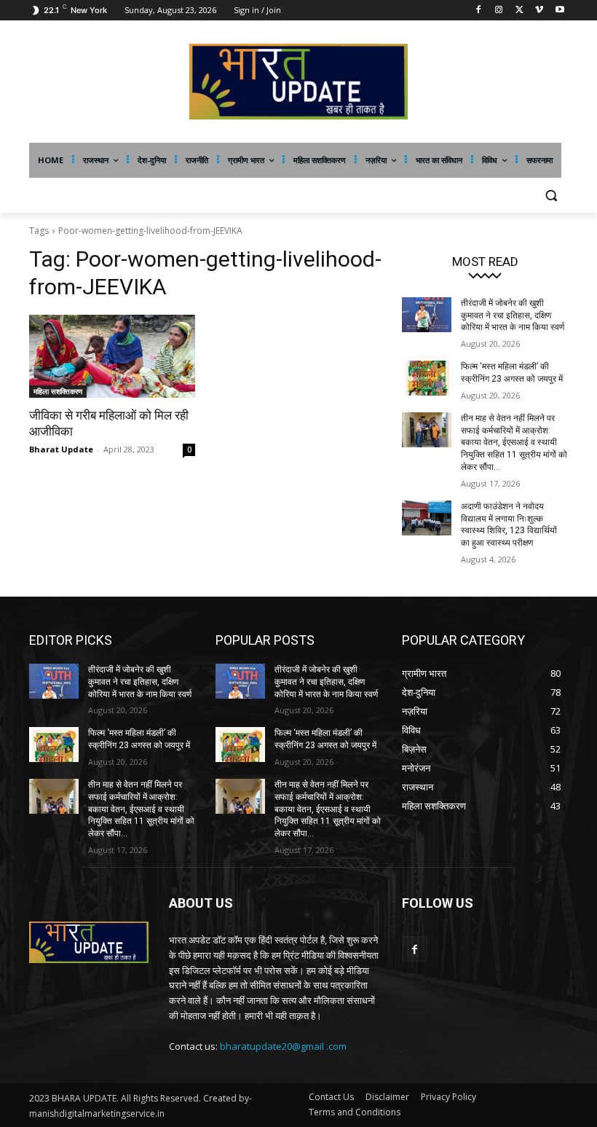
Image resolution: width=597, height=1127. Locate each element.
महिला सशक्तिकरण (57, 391)
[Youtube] (559, 10)
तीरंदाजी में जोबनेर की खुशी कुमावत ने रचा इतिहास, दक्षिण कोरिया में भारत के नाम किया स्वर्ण (512, 315)
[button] (551, 195)
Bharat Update (61, 449)
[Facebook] (478, 10)
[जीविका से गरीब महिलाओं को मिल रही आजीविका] (112, 356)
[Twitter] (519, 10)
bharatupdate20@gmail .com (283, 1046)
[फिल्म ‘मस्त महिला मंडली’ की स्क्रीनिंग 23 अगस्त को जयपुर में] (426, 378)
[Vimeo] (539, 10)
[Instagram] (499, 10)
